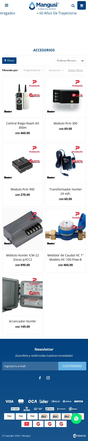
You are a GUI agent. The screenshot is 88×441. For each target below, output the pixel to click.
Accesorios (54, 70)
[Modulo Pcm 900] (22, 163)
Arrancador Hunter (22, 321)
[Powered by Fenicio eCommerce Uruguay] (79, 435)
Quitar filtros (75, 70)
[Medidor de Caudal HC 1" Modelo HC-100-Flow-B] (65, 229)
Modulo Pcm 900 (22, 189)
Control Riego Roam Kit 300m (22, 125)
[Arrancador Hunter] (22, 295)
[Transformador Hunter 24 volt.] (65, 163)
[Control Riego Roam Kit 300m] (22, 97)
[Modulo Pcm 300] (65, 97)
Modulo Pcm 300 (65, 123)
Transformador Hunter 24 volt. (65, 191)
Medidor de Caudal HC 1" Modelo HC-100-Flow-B (65, 257)
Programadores (31, 70)
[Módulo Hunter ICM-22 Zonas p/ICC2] (22, 229)
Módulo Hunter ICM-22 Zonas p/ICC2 (22, 257)
